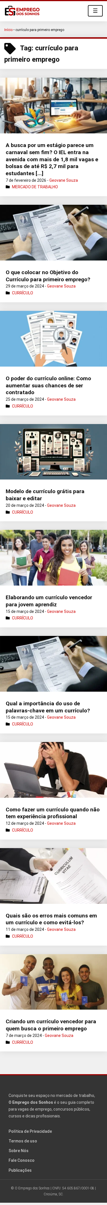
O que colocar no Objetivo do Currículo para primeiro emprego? (48, 276)
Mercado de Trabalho (35, 187)
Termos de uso (23, 1141)
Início (8, 30)
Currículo (22, 293)
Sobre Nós (19, 1150)
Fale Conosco (22, 1160)
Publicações (20, 1170)
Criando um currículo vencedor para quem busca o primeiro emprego (51, 1025)
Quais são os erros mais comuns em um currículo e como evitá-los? (51, 919)
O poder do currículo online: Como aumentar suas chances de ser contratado (48, 385)
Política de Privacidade (30, 1131)
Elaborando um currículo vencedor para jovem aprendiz (49, 601)
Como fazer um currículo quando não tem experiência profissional (53, 813)
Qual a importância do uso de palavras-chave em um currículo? (48, 707)
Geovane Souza (63, 180)
